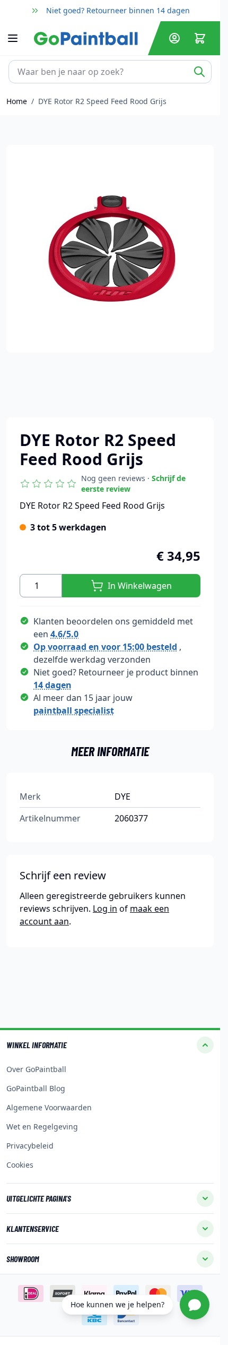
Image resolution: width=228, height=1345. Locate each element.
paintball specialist (73, 710)
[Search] (199, 72)
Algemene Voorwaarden (49, 1107)
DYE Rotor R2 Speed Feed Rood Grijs (102, 101)
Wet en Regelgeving (42, 1126)
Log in (105, 908)
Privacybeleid (30, 1146)
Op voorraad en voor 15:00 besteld (105, 647)
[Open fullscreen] (110, 249)
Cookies (19, 1165)
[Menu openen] (18, 38)
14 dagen (52, 685)
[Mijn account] (174, 38)
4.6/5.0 (64, 634)
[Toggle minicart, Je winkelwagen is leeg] (200, 38)
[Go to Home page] (89, 38)
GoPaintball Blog (35, 1088)
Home (16, 101)
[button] (110, 483)
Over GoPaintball (36, 1069)
